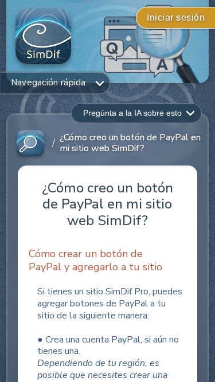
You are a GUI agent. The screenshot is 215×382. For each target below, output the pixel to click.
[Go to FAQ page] (30, 143)
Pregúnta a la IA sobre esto (132, 112)
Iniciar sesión (176, 17)
